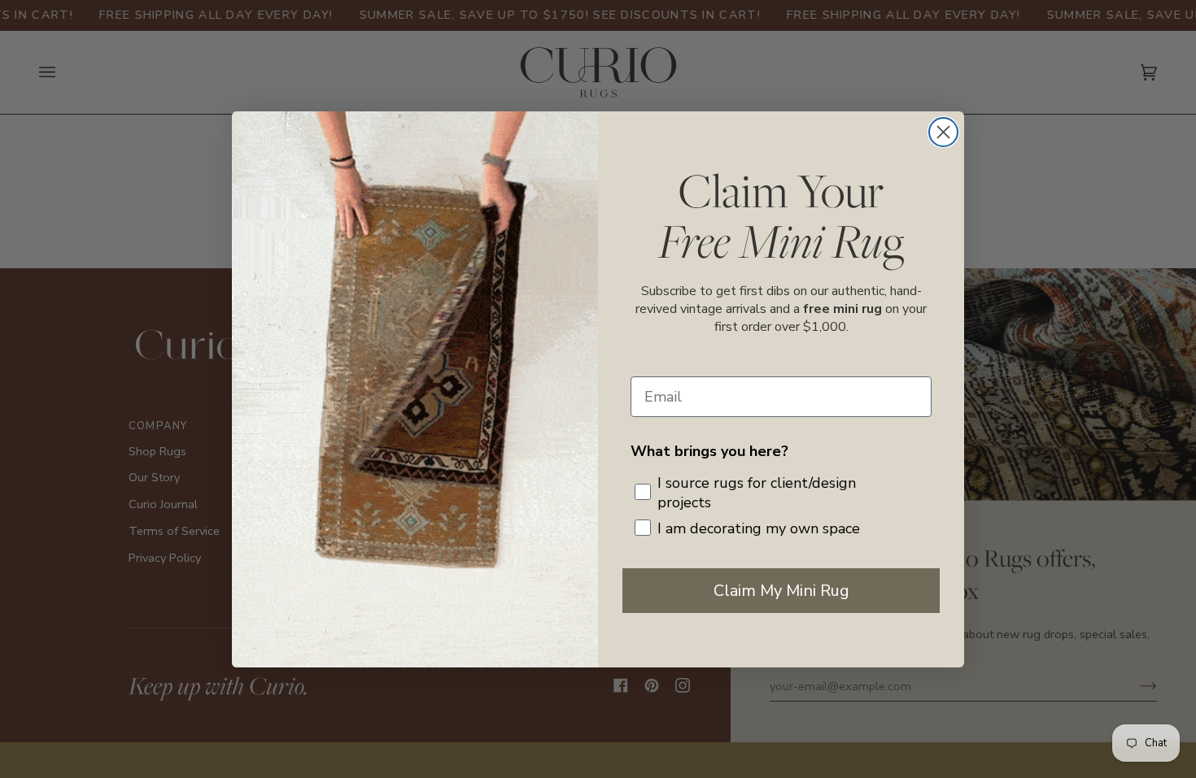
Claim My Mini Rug (781, 591)
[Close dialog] (943, 132)
